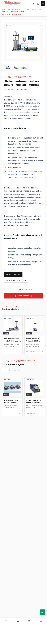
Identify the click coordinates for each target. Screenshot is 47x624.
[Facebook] (6, 621)
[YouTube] (41, 621)
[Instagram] (29, 621)
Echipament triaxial (18, 11)
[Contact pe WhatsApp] (42, 612)
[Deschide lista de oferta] (38, 3)
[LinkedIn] (17, 621)
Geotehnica (5, 11)
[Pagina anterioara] (4, 370)
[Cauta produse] (33, 3)
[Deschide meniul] (43, 3)
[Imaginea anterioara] (6, 42)
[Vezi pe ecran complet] (40, 26)
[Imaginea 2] (15, 67)
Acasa (3, 9)
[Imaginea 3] (23, 67)
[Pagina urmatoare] (9, 370)
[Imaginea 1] (7, 67)
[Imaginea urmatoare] (40, 42)
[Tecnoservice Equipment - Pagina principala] (12, 3)
